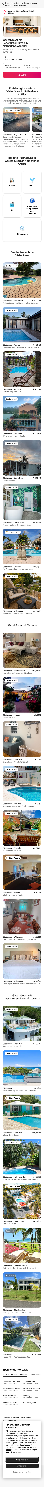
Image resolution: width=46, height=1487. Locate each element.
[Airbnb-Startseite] (4, 12)
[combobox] (22, 59)
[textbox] (12, 67)
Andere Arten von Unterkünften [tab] (15, 1374)
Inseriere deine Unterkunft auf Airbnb (21, 12)
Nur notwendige (22, 1466)
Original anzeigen (19, 5)
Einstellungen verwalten (22, 1472)
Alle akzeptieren (22, 1460)
